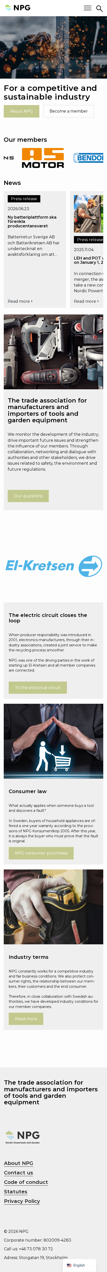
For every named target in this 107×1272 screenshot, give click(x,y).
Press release (24, 198)
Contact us (18, 1173)
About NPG (21, 111)
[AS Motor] (33, 158)
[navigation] (79, 1265)
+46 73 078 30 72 (36, 1249)
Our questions (28, 496)
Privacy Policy (22, 1201)
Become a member (69, 111)
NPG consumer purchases (41, 853)
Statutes (15, 1192)
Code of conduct (26, 1182)
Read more (21, 301)
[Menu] (87, 8)
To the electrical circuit (38, 687)
